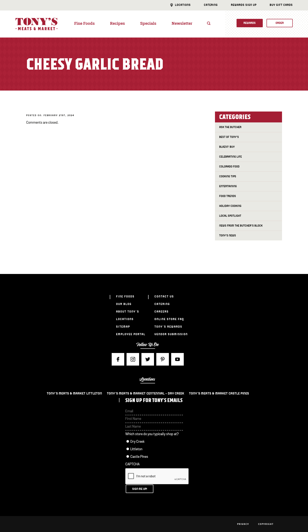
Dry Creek (137, 442)
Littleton (136, 449)
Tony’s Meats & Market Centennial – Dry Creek (145, 393)
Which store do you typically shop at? (152, 434)
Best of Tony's (229, 137)
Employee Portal (130, 334)
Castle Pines (139, 457)
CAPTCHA (132, 464)
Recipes (117, 24)
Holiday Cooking (230, 206)
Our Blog (124, 304)
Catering (211, 5)
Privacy (243, 524)
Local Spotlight (230, 216)
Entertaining (228, 186)
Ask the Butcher (230, 127)
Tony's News (227, 235)
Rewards (249, 23)
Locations (183, 5)
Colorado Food (229, 166)
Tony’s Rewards (168, 326)
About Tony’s (127, 311)
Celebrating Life (230, 156)
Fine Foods (84, 24)
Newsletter (182, 24)
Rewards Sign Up (243, 5)
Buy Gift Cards (281, 5)
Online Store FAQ (169, 319)
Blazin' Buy (227, 147)
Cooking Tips (227, 176)
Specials (148, 24)
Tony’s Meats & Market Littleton (74, 393)
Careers (161, 311)
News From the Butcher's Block (241, 225)
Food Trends (227, 196)
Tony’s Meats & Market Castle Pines (219, 393)
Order (280, 23)
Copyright (266, 524)
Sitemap (123, 326)
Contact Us (164, 296)
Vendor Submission (171, 334)
